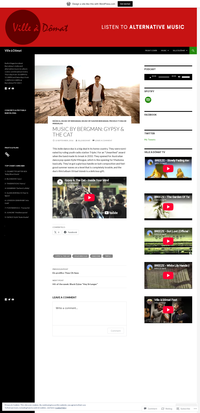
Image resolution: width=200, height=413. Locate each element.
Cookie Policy (60, 408)
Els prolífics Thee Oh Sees (65, 271)
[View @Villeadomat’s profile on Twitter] (9, 88)
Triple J (108, 256)
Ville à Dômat (13, 50)
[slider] (186, 77)
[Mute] (180, 77)
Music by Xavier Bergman (95, 121)
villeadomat (84, 140)
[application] (168, 77)
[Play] (149, 77)
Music (164, 50)
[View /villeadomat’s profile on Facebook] (6, 88)
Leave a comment (103, 140)
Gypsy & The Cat (62, 256)
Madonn (96, 256)
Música (56, 121)
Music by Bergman (71, 121)
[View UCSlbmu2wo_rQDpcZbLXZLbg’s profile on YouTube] (13, 88)
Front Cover (151, 50)
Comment (116, 330)
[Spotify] (148, 100)
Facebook (150, 114)
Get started (125, 4)
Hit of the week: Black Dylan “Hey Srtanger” (75, 282)
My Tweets (149, 139)
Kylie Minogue (81, 256)
